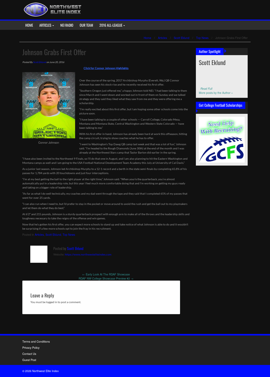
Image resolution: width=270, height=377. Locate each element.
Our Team (86, 25)
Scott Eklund (181, 38)
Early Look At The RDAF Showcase (106, 274)
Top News (202, 38)
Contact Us (29, 354)
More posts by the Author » (216, 93)
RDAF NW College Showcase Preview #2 (106, 278)
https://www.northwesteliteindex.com (88, 254)
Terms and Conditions (36, 341)
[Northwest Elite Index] (52, 9)
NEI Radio (66, 25)
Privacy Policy (31, 348)
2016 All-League (110, 25)
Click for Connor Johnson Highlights (106, 68)
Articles (45, 25)
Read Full (206, 88)
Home (29, 25)
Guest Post (29, 360)
